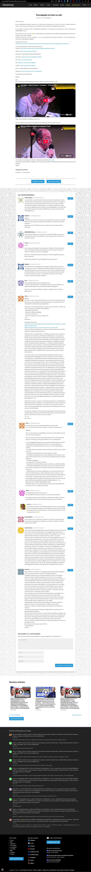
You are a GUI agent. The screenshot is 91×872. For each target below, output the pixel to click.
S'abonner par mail (53, 842)
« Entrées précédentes (14, 715)
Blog (11, 850)
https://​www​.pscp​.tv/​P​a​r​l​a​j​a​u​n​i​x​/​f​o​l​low (32, 57)
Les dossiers (13, 847)
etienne (29, 504)
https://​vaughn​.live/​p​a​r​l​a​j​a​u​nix (28, 65)
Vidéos (48, 4)
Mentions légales (37, 870)
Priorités (35, 4)
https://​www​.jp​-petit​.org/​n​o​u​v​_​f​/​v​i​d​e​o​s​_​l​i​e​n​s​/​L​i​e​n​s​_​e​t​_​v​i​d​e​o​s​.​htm (41, 327)
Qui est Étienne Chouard (26, 870)
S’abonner (12, 843)
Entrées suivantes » (77, 715)
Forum (52, 1)
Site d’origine (55, 4)
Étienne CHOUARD (17, 734)
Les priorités (13, 845)
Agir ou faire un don (53, 181)
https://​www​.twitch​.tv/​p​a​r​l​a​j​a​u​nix (28, 51)
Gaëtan (26, 243)
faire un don (51, 160)
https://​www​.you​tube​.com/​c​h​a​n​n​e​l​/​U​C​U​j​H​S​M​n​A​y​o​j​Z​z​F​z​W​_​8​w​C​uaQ (37, 48)
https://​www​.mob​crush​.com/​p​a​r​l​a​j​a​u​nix (32, 71)
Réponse (70, 198)
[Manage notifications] (2, 870)
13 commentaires (47, 18)
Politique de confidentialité (49, 870)
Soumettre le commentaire (64, 665)
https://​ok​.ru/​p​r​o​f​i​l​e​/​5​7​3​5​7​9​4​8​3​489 (27, 62)
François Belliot (16, 819)
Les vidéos (13, 849)
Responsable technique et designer (65, 870)
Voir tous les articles (16, 718)
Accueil (30, 4)
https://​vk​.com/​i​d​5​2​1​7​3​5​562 (25, 60)
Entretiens (18, 172)
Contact (84, 4)
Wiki (56, 1)
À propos (62, 4)
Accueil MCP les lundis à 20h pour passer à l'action (14, 1)
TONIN (14, 809)
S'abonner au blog (38, 181)
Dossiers (42, 4)
